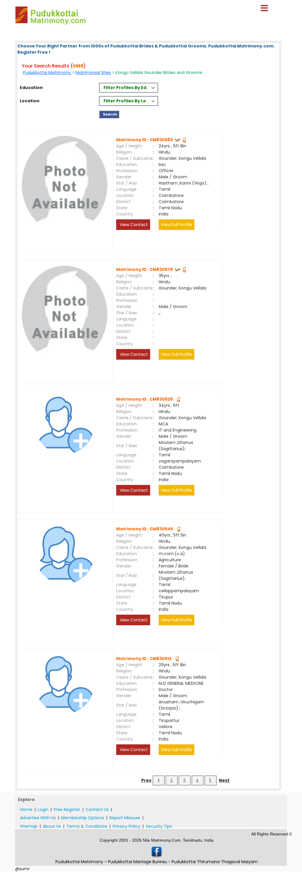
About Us (52, 826)
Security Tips (159, 826)
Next (224, 780)
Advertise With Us (38, 818)
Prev (146, 780)
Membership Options (82, 818)
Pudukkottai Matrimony (47, 72)
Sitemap (28, 826)
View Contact (133, 225)
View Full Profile (176, 225)
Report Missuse (124, 818)
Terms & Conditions (86, 826)
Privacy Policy (126, 826)
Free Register (67, 809)
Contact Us (97, 809)
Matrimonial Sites (93, 72)
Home (26, 809)
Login (43, 809)
